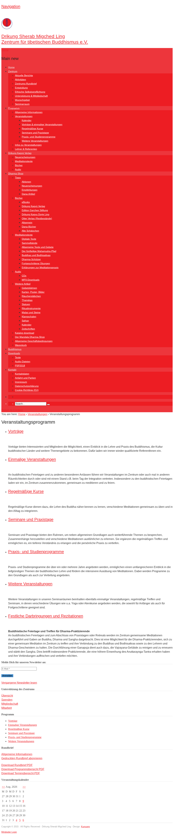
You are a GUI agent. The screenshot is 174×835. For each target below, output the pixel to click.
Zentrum (12, 71)
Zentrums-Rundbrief (26, 83)
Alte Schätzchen (30, 230)
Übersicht (7, 695)
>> (24, 786)
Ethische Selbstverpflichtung (30, 91)
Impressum (21, 382)
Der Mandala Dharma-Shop (30, 337)
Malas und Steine (31, 312)
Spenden (6, 699)
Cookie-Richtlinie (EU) (27, 390)
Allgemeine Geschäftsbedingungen (34, 341)
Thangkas (27, 300)
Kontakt (12, 369)
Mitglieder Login (9, 832)
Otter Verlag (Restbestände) (37, 218)
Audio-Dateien (22, 361)
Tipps (18, 177)
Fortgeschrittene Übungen (36, 263)
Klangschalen (29, 316)
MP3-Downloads (30, 279)
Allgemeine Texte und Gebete (38, 247)
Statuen (26, 304)
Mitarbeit (6, 707)
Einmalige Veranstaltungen (32, 459)
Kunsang (85, 826)
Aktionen (26, 181)
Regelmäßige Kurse (32, 128)
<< (3, 786)
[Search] (48, 404)
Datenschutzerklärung (27, 386)
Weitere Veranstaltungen (35, 140)
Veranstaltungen (23, 116)
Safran (25, 320)
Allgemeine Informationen (28, 112)
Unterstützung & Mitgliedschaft (31, 95)
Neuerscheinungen (25, 157)
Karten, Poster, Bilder (33, 292)
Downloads (14, 353)
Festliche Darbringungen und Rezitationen (45, 616)
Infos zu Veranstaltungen (28, 145)
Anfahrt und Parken (25, 377)
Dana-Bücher (29, 226)
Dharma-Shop (15, 173)
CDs (24, 275)
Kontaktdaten (22, 373)
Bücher (19, 165)
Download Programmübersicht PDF (22, 769)
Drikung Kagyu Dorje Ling (35, 214)
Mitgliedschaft (9, 703)
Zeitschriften (28, 328)
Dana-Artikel (28, 194)
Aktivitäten (20, 79)
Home (11, 67)
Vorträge (15, 431)
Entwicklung (21, 87)
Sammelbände (29, 243)
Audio (18, 169)
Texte (18, 357)
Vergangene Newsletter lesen (19, 682)
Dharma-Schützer (31, 259)
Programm (14, 108)
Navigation (10, 6)
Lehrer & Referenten (26, 149)
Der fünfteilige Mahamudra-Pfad (39, 251)
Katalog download (24, 333)
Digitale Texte (29, 239)
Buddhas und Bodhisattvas (36, 255)
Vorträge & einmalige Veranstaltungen (42, 124)
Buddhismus (14, 349)
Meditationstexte (24, 161)
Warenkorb (21, 345)
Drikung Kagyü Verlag (19, 153)
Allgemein (27, 222)
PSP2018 (20, 365)
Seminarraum (22, 104)
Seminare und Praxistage (35, 132)
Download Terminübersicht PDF (20, 773)
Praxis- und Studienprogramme (38, 136)
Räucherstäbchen (31, 296)
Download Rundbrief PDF (17, 765)
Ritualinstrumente (31, 308)
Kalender (26, 120)
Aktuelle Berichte (24, 75)
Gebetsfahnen (29, 288)
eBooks (26, 202)
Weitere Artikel (22, 283)
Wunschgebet (22, 100)
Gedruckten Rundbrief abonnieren (21, 758)
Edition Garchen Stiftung (35, 210)
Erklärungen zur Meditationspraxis (40, 267)
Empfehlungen (29, 189)
